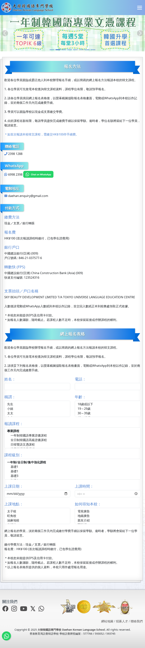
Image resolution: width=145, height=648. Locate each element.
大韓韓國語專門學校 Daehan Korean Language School (71, 629)
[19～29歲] (107, 409)
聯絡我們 (137, 621)
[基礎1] (72, 467)
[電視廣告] (107, 511)
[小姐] (37, 409)
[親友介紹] (107, 520)
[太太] (37, 413)
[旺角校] (37, 516)
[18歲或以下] (107, 404)
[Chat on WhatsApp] (38, 174)
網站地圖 (107, 621)
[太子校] (37, 511)
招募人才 (122, 621)
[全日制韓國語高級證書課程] (72, 440)
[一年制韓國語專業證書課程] (72, 435)
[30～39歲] (107, 413)
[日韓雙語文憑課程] (72, 444)
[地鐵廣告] (107, 516)
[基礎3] (72, 476)
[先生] (37, 404)
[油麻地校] (37, 520)
